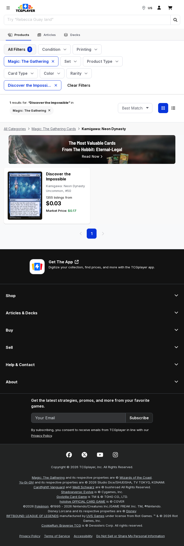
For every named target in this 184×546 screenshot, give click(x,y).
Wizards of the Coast (136, 477)
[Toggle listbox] (147, 108)
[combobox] (135, 108)
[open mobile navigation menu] (8, 8)
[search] (87, 19)
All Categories (15, 129)
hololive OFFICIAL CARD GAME (82, 501)
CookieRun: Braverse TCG (61, 525)
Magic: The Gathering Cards (54, 129)
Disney (131, 511)
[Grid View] (163, 108)
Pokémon (42, 506)
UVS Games (95, 516)
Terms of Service (57, 536)
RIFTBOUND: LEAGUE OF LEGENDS (32, 516)
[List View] (173, 108)
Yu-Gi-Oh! (26, 482)
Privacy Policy (41, 435)
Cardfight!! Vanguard (49, 487)
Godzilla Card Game (72, 497)
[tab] (18, 35)
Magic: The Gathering (48, 477)
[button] (175, 20)
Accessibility (83, 536)
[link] (25, 8)
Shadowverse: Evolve (77, 492)
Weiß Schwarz (83, 487)
